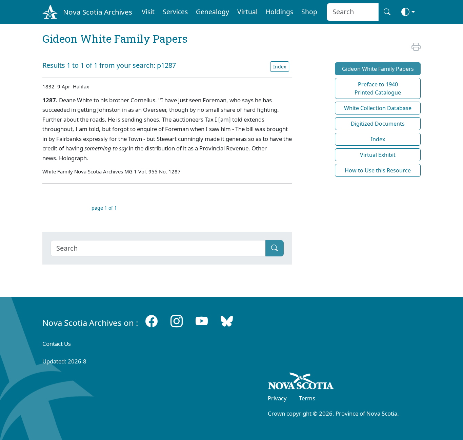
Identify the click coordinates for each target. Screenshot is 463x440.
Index (279, 66)
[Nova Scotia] (301, 382)
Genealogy (212, 11)
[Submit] (274, 248)
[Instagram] (176, 321)
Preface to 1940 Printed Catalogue (378, 88)
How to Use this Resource (378, 170)
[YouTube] (201, 321)
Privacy (277, 398)
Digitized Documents (378, 123)
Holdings (279, 11)
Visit (148, 11)
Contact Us (56, 344)
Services (175, 11)
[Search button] (387, 12)
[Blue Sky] (226, 321)
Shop (309, 11)
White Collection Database (377, 108)
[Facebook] (151, 321)
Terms (307, 398)
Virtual (247, 11)
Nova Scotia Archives (97, 12)
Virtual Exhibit (378, 155)
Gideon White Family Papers (378, 68)
